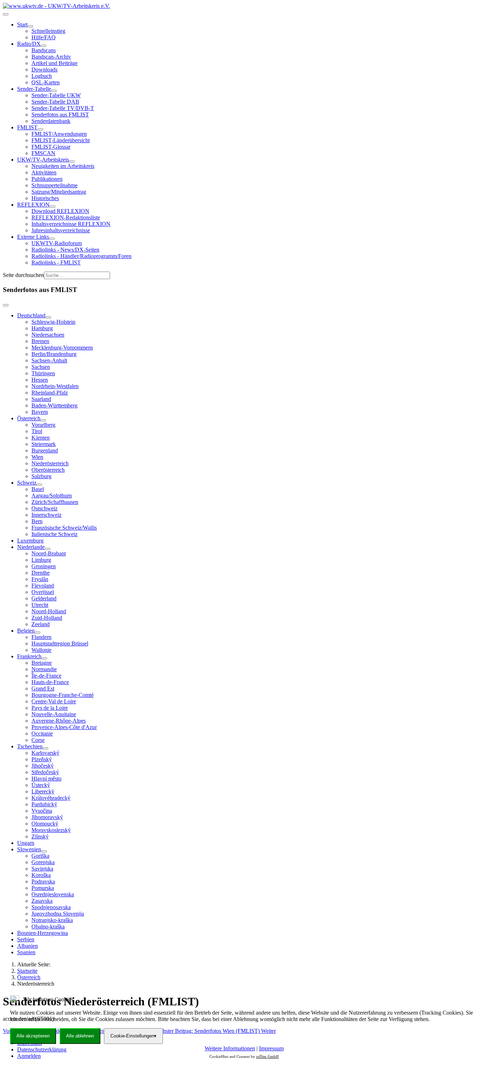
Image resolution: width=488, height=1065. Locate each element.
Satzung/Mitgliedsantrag (58, 192)
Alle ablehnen (80, 1036)
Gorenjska (43, 862)
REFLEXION (33, 205)
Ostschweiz (44, 508)
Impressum (271, 1048)
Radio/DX (29, 44)
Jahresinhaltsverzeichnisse (60, 230)
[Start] (30, 26)
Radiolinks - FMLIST (56, 262)
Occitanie (42, 733)
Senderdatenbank (50, 121)
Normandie (44, 669)
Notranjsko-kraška (52, 920)
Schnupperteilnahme (54, 185)
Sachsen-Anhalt (49, 360)
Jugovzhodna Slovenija (57, 914)
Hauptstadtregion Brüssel (59, 643)
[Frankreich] (44, 658)
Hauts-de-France (50, 682)
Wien (37, 457)
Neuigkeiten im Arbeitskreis (62, 166)
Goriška (40, 856)
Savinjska (42, 869)
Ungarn (25, 843)
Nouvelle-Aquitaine (53, 714)
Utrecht (39, 605)
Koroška (41, 875)
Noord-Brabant (48, 553)
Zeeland (40, 624)
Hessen (39, 380)
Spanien (26, 952)
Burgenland (44, 450)
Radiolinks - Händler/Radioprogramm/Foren (81, 256)
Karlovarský (45, 753)
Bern (37, 521)
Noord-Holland (48, 611)
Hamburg (42, 328)
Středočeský (45, 772)
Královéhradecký (50, 798)
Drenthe (40, 573)
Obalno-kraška (48, 926)
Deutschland (31, 315)
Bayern (39, 412)
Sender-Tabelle (34, 89)
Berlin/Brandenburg (53, 354)
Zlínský (40, 836)
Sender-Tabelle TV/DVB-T (62, 108)
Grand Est (42, 688)
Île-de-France (46, 676)
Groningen (43, 566)
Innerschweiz (46, 515)
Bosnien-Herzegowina (42, 933)
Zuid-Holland (46, 618)
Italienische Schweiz (54, 534)
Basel (37, 489)
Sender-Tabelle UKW (56, 95)
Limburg (41, 560)
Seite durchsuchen (23, 275)
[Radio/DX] (43, 46)
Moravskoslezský (51, 830)
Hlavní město (46, 779)
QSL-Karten (45, 82)
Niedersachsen (47, 335)
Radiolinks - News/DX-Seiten (65, 250)
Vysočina (41, 811)
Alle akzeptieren (33, 1036)
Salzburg (41, 476)
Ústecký (40, 785)
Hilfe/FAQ (43, 37)
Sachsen (40, 367)
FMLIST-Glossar (50, 147)
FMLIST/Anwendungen (59, 134)
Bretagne (41, 663)
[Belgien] (37, 632)
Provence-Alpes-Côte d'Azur (64, 727)
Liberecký (42, 791)
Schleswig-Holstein (53, 322)
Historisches (45, 198)
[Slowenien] (44, 851)
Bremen (40, 341)
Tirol (36, 431)
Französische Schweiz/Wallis (64, 528)
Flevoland (42, 586)
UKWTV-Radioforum (56, 243)
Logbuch (41, 76)
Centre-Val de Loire (53, 701)
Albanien (27, 946)
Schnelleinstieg (48, 31)
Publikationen (47, 179)
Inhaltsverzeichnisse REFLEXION (70, 224)
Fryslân (39, 579)
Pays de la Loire (49, 708)
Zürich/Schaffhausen (54, 502)
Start (22, 24)
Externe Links (33, 237)
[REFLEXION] (52, 206)
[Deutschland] (48, 317)
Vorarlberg (43, 425)
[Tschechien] (45, 748)
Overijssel (42, 592)
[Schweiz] (39, 485)
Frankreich (29, 656)
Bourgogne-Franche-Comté (62, 695)
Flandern (41, 637)
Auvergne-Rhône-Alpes (58, 721)
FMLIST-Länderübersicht (60, 140)
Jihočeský (42, 766)
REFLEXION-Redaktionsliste (65, 217)
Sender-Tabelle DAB (55, 102)
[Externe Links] (52, 239)
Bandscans (43, 50)
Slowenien (29, 849)
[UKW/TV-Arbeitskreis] (72, 161)
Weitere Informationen (230, 1048)
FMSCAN (43, 153)
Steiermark (43, 444)
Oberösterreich (48, 470)
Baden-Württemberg (54, 405)
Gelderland (43, 598)
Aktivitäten (43, 172)
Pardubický (44, 804)
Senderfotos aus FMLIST (60, 115)
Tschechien (30, 746)
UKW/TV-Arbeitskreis (43, 160)
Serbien (25, 939)
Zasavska (42, 901)
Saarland (41, 399)
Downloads (44, 69)
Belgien (26, 631)
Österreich (28, 418)
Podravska (43, 881)
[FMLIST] (40, 129)
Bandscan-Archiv (51, 57)
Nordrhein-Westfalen (55, 386)
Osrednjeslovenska (52, 894)
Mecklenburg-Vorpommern (62, 348)
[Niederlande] (47, 549)
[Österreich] (43, 420)
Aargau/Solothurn (51, 495)
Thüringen (43, 373)
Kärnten (40, 438)
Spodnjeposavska (51, 907)
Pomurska (42, 888)
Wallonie (41, 650)
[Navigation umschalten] (6, 14)
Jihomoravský (47, 817)
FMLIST (27, 127)
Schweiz (26, 483)
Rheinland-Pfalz (49, 393)
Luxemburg (30, 541)
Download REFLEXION (60, 211)
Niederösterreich (50, 463)
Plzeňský (41, 759)
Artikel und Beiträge (54, 63)
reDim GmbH (267, 1056)
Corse (38, 740)
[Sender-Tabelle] (54, 91)
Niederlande (31, 547)
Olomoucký (44, 824)
